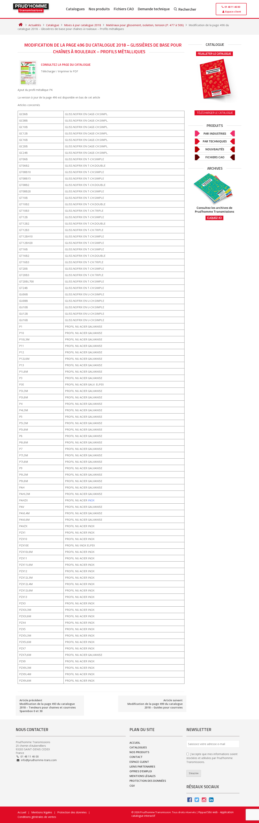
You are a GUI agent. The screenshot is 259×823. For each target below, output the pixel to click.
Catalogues (75, 9)
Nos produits (99, 9)
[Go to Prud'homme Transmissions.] (21, 25)
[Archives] (214, 197)
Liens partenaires (142, 766)
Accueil (135, 742)
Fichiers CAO (124, 9)
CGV (132, 785)
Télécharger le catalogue (215, 113)
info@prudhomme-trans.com (38, 760)
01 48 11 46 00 (29, 756)
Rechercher (187, 9)
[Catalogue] (214, 76)
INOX (91, 500)
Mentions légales (142, 776)
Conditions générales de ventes (37, 817)
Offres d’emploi (141, 771)
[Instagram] (204, 800)
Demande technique (154, 9)
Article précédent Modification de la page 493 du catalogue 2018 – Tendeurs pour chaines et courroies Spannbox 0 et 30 (48, 705)
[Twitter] (197, 800)
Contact (136, 757)
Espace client (139, 762)
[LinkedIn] (211, 800)
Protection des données (148, 780)
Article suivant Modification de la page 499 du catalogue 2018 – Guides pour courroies (155, 703)
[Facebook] (189, 800)
